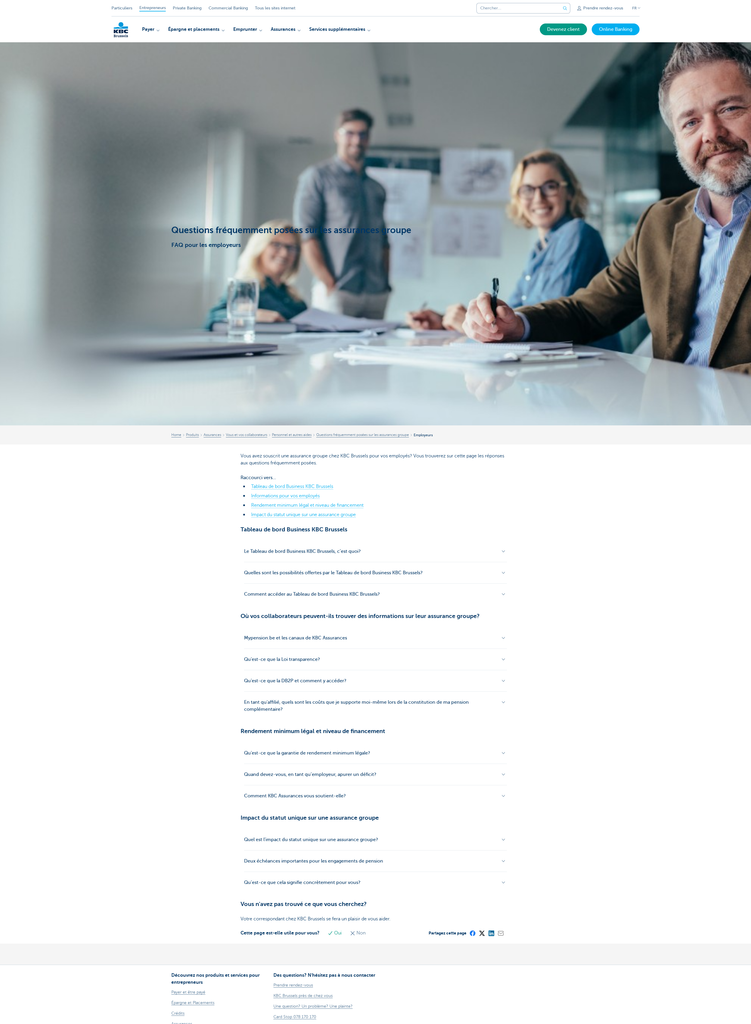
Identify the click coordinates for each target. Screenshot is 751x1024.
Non (360, 933)
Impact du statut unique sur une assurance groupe (303, 514)
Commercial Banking (228, 8)
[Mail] (500, 933)
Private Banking (187, 8)
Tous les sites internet (275, 8)
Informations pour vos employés (285, 495)
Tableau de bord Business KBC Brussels (292, 486)
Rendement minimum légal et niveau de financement (307, 505)
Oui (338, 933)
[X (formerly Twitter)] (481, 933)
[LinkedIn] (491, 933)
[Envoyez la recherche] (565, 8)
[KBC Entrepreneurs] (120, 29)
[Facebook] (472, 933)
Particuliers (121, 8)
